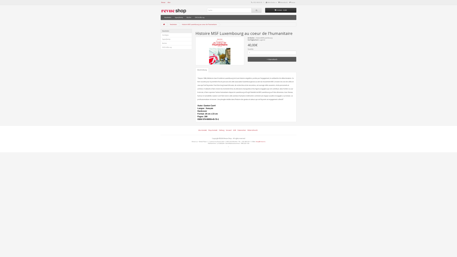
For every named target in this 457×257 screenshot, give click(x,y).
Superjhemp (179, 17)
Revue (163, 2)
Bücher (189, 17)
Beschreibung (202, 70)
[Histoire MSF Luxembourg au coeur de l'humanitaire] (220, 51)
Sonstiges (165, 35)
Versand (228, 130)
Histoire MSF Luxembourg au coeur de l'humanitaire (199, 24)
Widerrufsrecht (252, 130)
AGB (234, 130)
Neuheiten (167, 17)
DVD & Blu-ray (199, 17)
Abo (169, 2)
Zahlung (221, 130)
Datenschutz (242, 130)
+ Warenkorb (272, 59)
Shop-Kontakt (212, 130)
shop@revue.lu (260, 141)
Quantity (250, 49)
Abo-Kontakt (202, 130)
